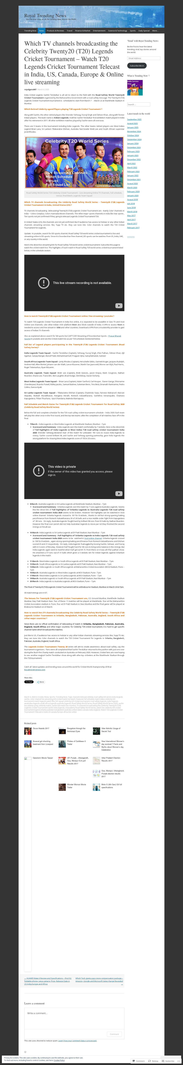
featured (79, 699)
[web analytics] (131, 237)
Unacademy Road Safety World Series (80, 707)
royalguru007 (30, 89)
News (41, 30)
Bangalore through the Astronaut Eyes (76, 730)
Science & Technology (117, 30)
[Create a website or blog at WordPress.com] (25, 1052)
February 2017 (133, 227)
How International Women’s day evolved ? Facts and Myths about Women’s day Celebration (113, 745)
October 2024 (133, 135)
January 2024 (132, 143)
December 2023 (134, 147)
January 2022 (132, 175)
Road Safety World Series (82, 703)
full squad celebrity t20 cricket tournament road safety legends (81, 701)
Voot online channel (93, 538)
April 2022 (131, 163)
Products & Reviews (55, 30)
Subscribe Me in (137, 65)
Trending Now (30, 30)
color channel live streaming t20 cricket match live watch (52, 699)
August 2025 (132, 123)
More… (155, 30)
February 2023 (133, 151)
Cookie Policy (59, 1060)
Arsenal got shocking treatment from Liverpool (43, 742)
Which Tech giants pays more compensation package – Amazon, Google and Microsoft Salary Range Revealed (99, 981)
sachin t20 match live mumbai (64, 705)
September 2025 (134, 119)
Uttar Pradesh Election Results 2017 (111, 759)
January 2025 (132, 127)
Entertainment (99, 30)
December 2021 (134, 179)
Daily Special (144, 30)
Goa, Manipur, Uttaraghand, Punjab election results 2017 (113, 773)
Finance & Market (82, 30)
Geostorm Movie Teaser (43, 757)
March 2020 (132, 187)
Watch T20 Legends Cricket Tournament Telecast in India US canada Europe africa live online (73, 711)
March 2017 (132, 223)
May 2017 (131, 215)
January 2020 (132, 195)
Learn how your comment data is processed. (77, 1040)
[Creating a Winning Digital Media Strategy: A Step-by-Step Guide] (135, 88)
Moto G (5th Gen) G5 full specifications (112, 786)
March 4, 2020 (43, 89)
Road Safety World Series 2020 (105, 703)
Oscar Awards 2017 (41, 728)
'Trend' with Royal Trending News (142, 40)
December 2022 (134, 159)
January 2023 (132, 155)
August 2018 (132, 199)
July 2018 (131, 203)
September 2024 (134, 139)
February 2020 (133, 191)
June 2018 (131, 207)
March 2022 (132, 167)
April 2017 (131, 219)
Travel (69, 30)
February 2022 (133, 171)
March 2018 (132, 211)
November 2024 (134, 131)
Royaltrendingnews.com (34, 669)
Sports (133, 30)
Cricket (40, 697)
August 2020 (132, 183)
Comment (114, 1034)
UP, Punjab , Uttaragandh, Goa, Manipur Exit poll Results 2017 (78, 760)
